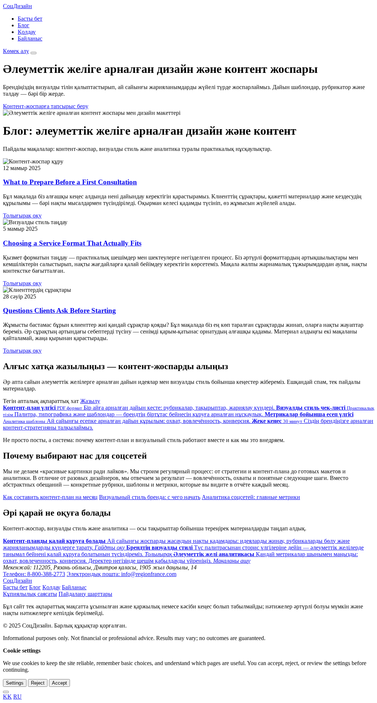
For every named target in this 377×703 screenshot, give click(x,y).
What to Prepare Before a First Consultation (70, 182)
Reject (38, 683)
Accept (59, 683)
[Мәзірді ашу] (33, 53)
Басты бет (30, 18)
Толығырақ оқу (22, 215)
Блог (23, 25)
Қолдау (27, 32)
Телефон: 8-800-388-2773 (34, 574)
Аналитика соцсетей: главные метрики (251, 497)
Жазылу (90, 401)
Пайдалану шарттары (85, 594)
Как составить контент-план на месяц (50, 497)
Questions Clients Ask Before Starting (59, 310)
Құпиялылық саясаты (30, 594)
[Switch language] (6, 692)
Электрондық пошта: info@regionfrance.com (121, 574)
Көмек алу (16, 51)
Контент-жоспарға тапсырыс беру (45, 106)
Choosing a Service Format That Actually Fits (72, 243)
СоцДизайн (17, 6)
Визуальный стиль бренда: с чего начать (149, 497)
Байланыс (30, 38)
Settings (15, 683)
